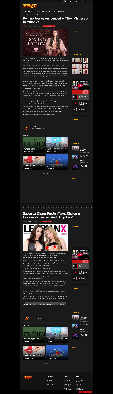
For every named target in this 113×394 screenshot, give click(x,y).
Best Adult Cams (67, 380)
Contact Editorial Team (26, 1)
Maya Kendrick (26, 304)
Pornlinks (77, 379)
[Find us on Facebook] (76, 1)
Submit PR (39, 1)
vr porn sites (66, 387)
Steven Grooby (39, 114)
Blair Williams (28, 302)
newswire (29, 26)
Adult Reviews (66, 383)
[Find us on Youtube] (81, 1)
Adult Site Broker (79, 381)
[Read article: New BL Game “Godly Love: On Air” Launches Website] (57, 145)
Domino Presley (29, 114)
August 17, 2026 (29, 168)
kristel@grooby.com (57, 111)
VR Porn (77, 387)
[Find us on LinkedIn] (79, 1)
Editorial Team (49, 383)
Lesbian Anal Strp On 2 (55, 302)
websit (59, 108)
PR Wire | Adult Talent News (37, 14)
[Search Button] (89, 11)
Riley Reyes (48, 304)
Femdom (77, 383)
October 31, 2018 (37, 26)
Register (88, 1)
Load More (45, 173)
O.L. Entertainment (41, 304)
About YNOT (49, 379)
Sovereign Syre (61, 304)
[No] (111, 392)
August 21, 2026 (52, 151)
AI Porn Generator (67, 389)
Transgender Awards (50, 114)
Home (25, 11)
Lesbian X (63, 302)
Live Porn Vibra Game (79, 389)
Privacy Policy (49, 381)
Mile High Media (46, 268)
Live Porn (65, 381)
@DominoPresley (57, 97)
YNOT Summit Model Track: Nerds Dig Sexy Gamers (83, 262)
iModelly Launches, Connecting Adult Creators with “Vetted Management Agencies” (84, 158)
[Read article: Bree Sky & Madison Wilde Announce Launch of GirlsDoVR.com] (75, 167)
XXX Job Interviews (79, 380)
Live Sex (77, 385)
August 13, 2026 (52, 168)
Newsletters (61, 11)
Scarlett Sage (54, 304)
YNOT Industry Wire (29, 14)
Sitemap (48, 385)
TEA (44, 114)
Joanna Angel (47, 302)
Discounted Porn (67, 385)
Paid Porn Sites (78, 384)
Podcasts (44, 11)
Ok (80, 391)
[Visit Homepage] (30, 6)
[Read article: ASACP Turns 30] (57, 162)
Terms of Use (49, 380)
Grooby (34, 114)
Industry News (31, 11)
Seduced (65, 388)
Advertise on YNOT (34, 1)
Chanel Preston (35, 302)
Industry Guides (52, 11)
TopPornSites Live (67, 384)
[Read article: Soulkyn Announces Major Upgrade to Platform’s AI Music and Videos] (75, 148)
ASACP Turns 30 (50, 166)
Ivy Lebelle (41, 302)
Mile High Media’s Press (42, 298)
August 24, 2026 (29, 151)
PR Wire (39, 11)
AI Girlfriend (78, 388)
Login (85, 1)
